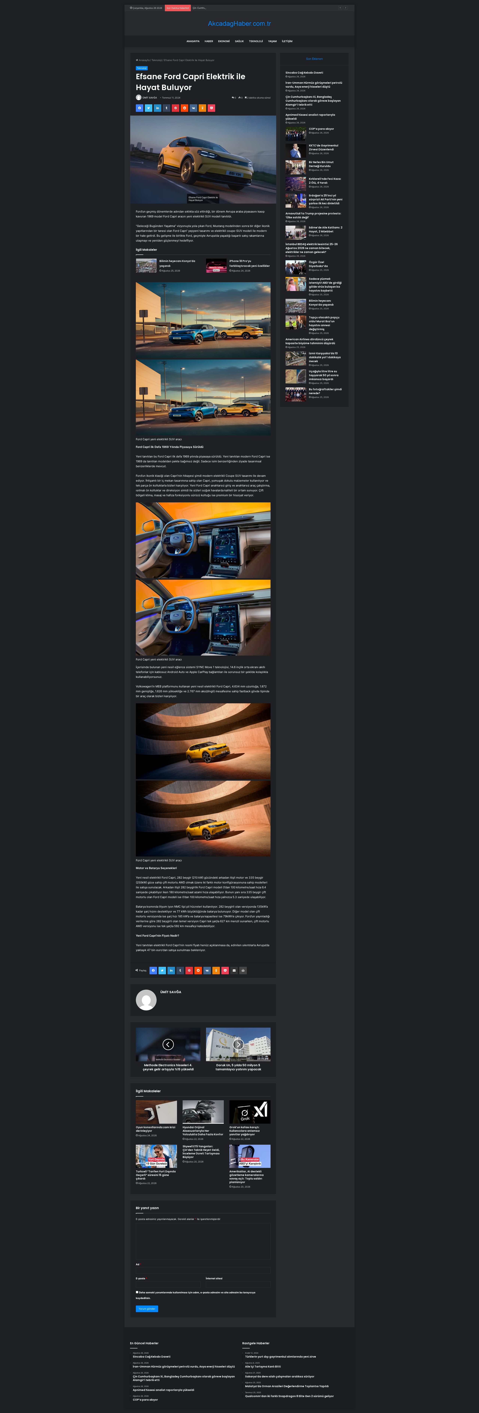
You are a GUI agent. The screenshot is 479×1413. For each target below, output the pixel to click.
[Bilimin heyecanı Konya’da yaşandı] (146, 266)
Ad (138, 1264)
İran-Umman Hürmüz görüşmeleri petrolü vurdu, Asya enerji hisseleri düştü (314, 85)
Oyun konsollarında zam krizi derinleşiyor (155, 1129)
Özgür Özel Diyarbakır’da (318, 264)
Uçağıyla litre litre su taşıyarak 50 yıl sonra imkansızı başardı (323, 375)
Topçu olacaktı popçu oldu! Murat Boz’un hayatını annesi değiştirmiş (324, 323)
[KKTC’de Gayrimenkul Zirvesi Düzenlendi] (296, 151)
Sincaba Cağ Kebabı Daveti (304, 73)
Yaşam (272, 41)
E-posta (141, 1278)
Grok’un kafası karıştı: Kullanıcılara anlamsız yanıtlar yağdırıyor (244, 1130)
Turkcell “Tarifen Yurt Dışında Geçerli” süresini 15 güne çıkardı (156, 1175)
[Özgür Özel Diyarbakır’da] (296, 267)
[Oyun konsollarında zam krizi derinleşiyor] (156, 1112)
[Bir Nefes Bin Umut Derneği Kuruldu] (296, 167)
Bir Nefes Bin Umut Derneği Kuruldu (321, 164)
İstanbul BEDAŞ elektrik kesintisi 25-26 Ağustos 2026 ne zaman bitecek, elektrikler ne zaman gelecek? (312, 248)
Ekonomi (224, 41)
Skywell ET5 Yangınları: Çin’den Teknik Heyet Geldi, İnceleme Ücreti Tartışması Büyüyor (201, 1151)
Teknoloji (256, 41)
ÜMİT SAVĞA (150, 97)
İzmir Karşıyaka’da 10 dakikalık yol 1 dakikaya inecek (325, 357)
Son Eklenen (314, 58)
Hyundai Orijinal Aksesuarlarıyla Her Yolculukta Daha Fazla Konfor (203, 1130)
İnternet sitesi (214, 1278)
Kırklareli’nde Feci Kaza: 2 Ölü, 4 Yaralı (325, 181)
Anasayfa (193, 41)
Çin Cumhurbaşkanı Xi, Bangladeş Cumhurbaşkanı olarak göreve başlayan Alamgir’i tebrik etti (313, 101)
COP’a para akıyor (321, 129)
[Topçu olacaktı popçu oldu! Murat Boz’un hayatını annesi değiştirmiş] (296, 323)
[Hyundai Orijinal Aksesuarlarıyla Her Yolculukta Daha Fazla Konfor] (203, 1112)
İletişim (287, 41)
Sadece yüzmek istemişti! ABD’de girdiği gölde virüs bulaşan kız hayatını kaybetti (325, 284)
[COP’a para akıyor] (296, 134)
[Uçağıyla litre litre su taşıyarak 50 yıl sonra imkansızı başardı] (296, 376)
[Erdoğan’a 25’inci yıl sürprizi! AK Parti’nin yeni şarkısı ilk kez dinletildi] (296, 201)
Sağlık (239, 41)
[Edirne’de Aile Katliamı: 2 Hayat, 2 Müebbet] (296, 233)
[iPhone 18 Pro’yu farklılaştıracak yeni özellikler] (216, 266)
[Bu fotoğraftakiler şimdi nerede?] (296, 394)
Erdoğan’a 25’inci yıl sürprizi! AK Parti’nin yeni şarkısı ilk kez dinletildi (325, 199)
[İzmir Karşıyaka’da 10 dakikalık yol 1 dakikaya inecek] (296, 358)
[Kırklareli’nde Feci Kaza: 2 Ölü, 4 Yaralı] (296, 184)
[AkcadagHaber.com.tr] (239, 23)
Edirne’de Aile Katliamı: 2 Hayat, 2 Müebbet (325, 229)
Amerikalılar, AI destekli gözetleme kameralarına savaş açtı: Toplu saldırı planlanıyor (246, 1177)
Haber (209, 41)
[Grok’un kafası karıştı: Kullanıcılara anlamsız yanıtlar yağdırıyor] (250, 1112)
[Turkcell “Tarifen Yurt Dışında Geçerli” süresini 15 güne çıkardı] (156, 1156)
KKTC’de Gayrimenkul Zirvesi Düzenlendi (323, 147)
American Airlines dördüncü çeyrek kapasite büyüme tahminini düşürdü (310, 341)
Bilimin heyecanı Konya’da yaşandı (321, 303)
